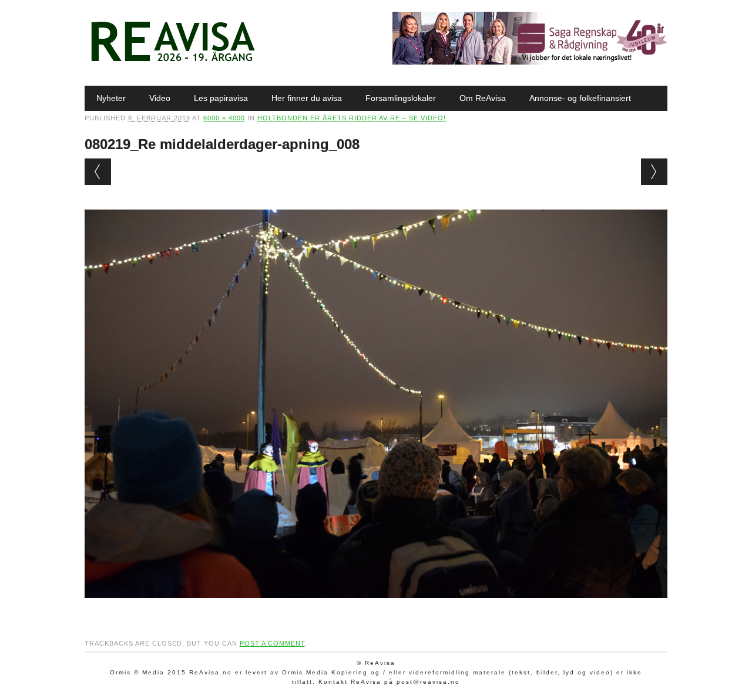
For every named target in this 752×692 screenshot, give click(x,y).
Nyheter (111, 98)
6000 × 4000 (224, 117)
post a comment (272, 643)
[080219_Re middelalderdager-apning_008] (376, 609)
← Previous (98, 171)
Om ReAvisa (482, 98)
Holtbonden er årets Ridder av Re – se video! (351, 117)
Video (159, 98)
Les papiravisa (221, 98)
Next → (654, 171)
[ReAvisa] (173, 61)
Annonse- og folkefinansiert (580, 98)
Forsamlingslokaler (400, 98)
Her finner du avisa (306, 98)
